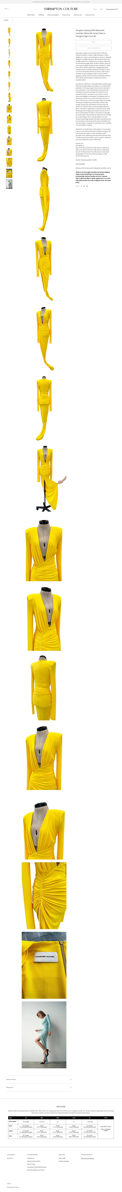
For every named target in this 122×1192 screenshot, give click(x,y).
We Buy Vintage (64, 1161)
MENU (6, 20)
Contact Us (30, 1158)
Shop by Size (78, 15)
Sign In (95, 9)
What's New (31, 15)
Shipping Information (33, 1161)
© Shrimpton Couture (13, 1187)
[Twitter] (84, 186)
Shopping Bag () (112, 9)
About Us (10, 1158)
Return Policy (31, 1164)
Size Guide (62, 1158)
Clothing (41, 15)
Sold (93, 42)
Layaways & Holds (11, 1079)
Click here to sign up (87, 1158)
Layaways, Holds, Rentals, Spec (36, 1167)
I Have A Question (93, 48)
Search (101, 9)
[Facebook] (81, 186)
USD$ (5, 8)
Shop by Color (90, 15)
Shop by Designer (53, 15)
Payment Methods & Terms (35, 1170)
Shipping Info (9, 1087)
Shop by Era (66, 15)
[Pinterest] (87, 186)
